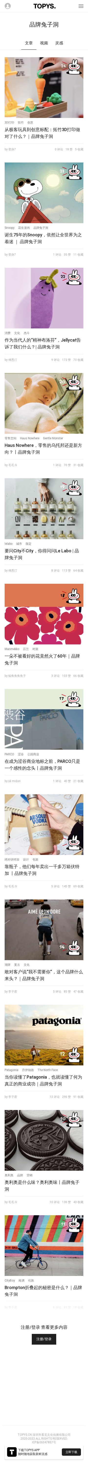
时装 (35, 649)
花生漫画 (24, 228)
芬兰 (26, 649)
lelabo (8, 543)
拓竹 (21, 122)
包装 (35, 859)
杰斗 (27, 333)
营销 (30, 1175)
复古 (17, 964)
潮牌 (8, 964)
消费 (8, 333)
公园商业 (33, 754)
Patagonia (11, 1070)
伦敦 (31, 1280)
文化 (17, 333)
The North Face (47, 1070)
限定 (29, 543)
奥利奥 (9, 1175)
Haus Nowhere (29, 438)
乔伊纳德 (28, 1070)
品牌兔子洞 (40, 228)
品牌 (20, 1175)
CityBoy (10, 1280)
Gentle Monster (53, 438)
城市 (19, 543)
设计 (26, 859)
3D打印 (9, 122)
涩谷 (21, 754)
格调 (21, 1280)
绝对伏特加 (12, 859)
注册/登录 (44, 1339)
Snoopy (9, 228)
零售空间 (10, 438)
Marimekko (12, 649)
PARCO (9, 754)
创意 (30, 122)
